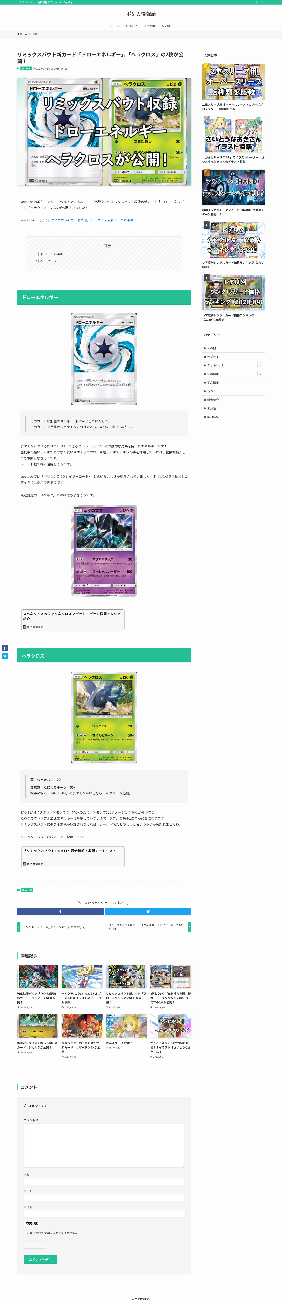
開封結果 (213, 417)
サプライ (213, 357)
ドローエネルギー (53, 253)
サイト (28, 1207)
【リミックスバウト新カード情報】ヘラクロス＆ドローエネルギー (87, 220)
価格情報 (213, 374)
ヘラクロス (48, 260)
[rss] (256, 2)
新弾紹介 (213, 400)
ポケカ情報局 (141, 13)
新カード (26, 68)
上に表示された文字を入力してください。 (51, 1233)
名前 (27, 1174)
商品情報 (213, 382)
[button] (60, 911)
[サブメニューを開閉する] (260, 365)
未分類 (211, 408)
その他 (211, 348)
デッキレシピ (216, 365)
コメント (31, 1120)
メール (28, 1191)
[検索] (262, 2)
